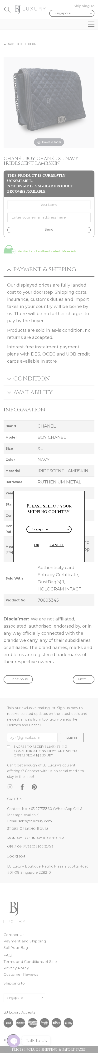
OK (36, 545)
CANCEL (57, 545)
